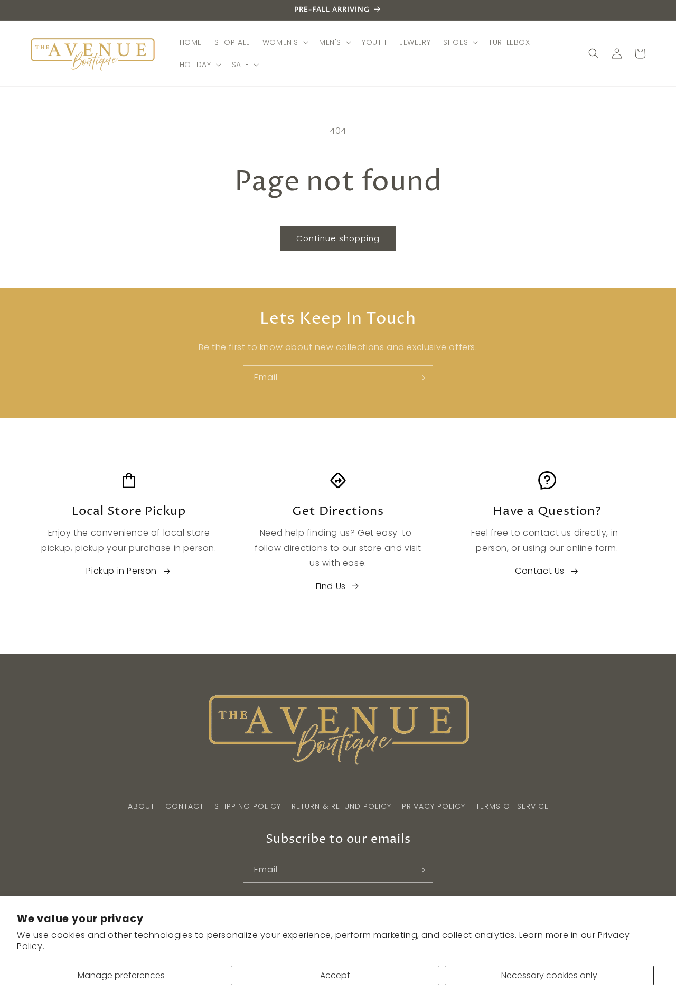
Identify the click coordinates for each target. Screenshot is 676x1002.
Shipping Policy (247, 806)
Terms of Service (512, 806)
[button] (284, 42)
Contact (184, 806)
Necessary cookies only (549, 975)
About (141, 806)
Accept (335, 975)
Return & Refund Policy (341, 806)
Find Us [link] (331, 586)
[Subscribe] (421, 377)
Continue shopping (338, 238)
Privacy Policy (433, 806)
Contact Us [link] (540, 571)
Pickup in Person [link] (121, 571)
